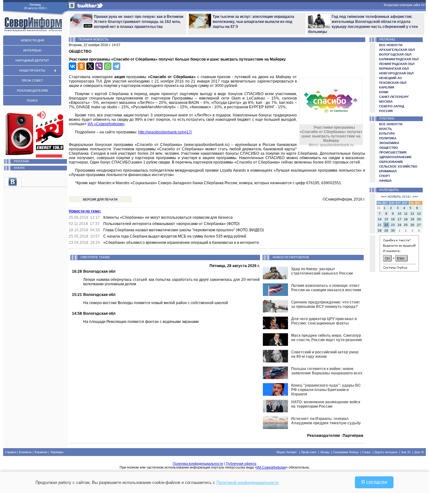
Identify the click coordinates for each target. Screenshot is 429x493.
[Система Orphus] (399, 270)
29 (386, 230)
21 (380, 225)
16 (393, 219)
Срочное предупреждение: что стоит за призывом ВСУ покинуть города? (325, 304)
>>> (415, 196)
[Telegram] (116, 66)
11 (406, 213)
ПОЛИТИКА (387, 138)
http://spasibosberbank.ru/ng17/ (165, 132)
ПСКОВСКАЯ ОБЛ (392, 82)
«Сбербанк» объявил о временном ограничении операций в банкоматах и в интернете (181, 242)
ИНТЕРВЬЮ (32, 50)
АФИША (385, 180)
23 (393, 225)
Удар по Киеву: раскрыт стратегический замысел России (322, 271)
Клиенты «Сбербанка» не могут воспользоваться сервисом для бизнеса (168, 217)
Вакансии (41, 452)
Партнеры (57, 452)
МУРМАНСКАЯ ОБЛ (394, 68)
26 (412, 225)
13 (419, 213)
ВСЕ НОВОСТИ (390, 45)
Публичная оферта (241, 463)
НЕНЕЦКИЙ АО (390, 78)
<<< (384, 196)
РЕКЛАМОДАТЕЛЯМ (32, 90)
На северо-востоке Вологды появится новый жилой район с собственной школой (155, 303)
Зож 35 (405, 452)
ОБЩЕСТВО (388, 147)
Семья (366, 452)
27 (419, 225)
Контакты (25, 452)
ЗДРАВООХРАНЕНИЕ (395, 157)
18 (406, 219)
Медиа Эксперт (286, 452)
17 (399, 219)
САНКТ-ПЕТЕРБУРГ (394, 97)
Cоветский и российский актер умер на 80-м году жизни (324, 354)
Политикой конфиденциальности (247, 482)
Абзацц (324, 452)
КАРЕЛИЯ (386, 87)
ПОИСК (32, 100)
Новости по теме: (85, 211)
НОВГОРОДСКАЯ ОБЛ (396, 73)
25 (406, 225)
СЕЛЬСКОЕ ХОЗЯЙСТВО (398, 166)
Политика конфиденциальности (198, 463)
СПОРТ (384, 176)
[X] (90, 66)
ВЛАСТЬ (385, 129)
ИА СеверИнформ (271, 467)
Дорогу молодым (385, 452)
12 (412, 213)
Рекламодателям (323, 435)
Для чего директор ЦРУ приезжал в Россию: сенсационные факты (324, 321)
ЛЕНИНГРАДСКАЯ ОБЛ (397, 64)
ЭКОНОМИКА (389, 143)
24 (399, 225)
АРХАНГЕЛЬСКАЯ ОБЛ (397, 49)
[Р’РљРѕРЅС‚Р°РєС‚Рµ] (72, 66)
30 (393, 230)
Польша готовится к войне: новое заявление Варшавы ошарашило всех (326, 371)
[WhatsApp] (107, 66)
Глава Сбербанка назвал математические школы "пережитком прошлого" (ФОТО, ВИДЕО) (183, 230)
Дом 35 (419, 452)
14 (380, 219)
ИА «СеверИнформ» (106, 124)
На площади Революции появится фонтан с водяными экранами (141, 321)
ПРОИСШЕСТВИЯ (392, 152)
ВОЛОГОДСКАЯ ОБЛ (395, 54)
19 (412, 219)
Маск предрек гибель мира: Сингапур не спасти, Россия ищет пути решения (326, 337)
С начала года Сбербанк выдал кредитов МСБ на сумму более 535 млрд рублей (174, 236)
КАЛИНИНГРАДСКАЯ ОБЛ (399, 59)
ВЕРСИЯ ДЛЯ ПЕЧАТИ (100, 199)
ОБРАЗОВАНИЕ (391, 161)
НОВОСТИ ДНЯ (32, 40)
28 (380, 230)
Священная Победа (345, 452)
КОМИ (383, 92)
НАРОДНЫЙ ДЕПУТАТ (32, 60)
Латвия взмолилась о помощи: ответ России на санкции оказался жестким (326, 287)
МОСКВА (386, 101)
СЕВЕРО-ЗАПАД (391, 106)
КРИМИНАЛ (388, 171)
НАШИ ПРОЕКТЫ (32, 70)
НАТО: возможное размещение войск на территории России (325, 404)
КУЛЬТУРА (387, 133)
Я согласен (374, 482)
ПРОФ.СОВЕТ (32, 80)
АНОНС (19, 167)
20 (419, 219)
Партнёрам (353, 435)
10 (399, 213)
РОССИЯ (386, 111)
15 (386, 219)
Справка (10, 452)
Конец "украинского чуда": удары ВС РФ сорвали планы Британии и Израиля (326, 389)
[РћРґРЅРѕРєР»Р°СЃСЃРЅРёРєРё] (81, 66)
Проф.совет (308, 452)
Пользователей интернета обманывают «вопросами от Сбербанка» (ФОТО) (171, 224)
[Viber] (99, 66)
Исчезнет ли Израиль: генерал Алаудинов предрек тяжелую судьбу (326, 420)
